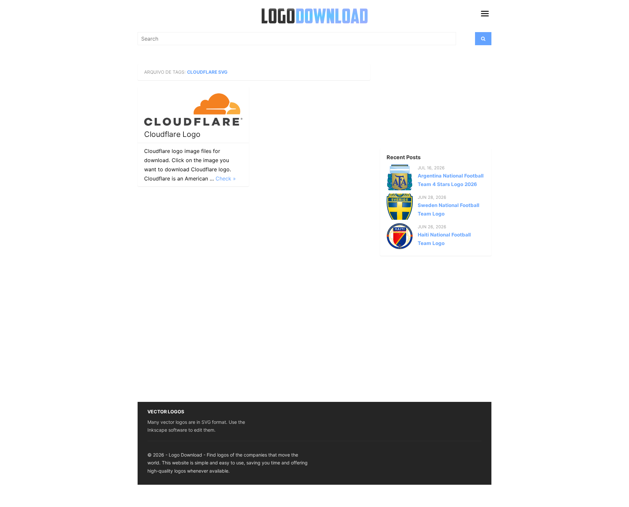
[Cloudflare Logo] (193, 109)
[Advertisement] (424, 105)
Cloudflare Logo (172, 134)
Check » (226, 178)
